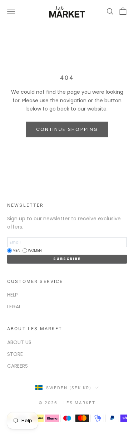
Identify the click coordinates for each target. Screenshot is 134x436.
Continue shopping (67, 129)
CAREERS (17, 365)
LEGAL (14, 306)
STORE (15, 354)
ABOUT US (19, 342)
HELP (12, 294)
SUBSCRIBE (66, 258)
